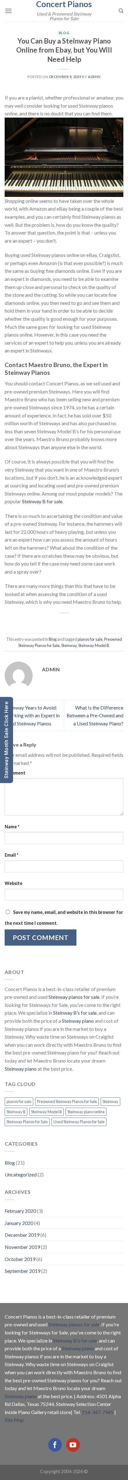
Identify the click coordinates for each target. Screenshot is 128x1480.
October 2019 (20, 1259)
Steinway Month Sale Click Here (6, 740)
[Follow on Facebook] (55, 1445)
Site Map (14, 1420)
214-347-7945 (97, 1412)
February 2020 (20, 1211)
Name (12, 826)
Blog (64, 33)
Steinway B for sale (42, 501)
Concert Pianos (64, 4)
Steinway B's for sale (75, 1340)
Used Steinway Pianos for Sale (79, 1121)
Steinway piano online (86, 1111)
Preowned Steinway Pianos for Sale (67, 1101)
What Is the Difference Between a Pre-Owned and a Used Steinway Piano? (94, 715)
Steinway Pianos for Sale (27, 1121)
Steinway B (16, 1111)
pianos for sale (90, 639)
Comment (15, 772)
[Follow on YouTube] (73, 1445)
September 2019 (22, 1271)
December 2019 (22, 1235)
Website (13, 883)
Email (11, 855)
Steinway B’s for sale (75, 1013)
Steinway (69, 645)
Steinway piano (78, 1021)
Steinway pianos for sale (73, 997)
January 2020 (19, 1223)
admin (94, 77)
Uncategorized (21, 1174)
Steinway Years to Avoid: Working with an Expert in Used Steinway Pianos (32, 715)
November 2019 (22, 1247)
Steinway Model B (93, 645)
